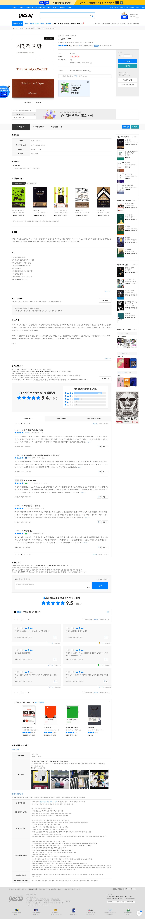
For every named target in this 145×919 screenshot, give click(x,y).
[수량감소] (122, 55)
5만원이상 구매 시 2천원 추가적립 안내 (91, 63)
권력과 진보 (79, 210)
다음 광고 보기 (138, 18)
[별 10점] (29, 579)
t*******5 (27, 433)
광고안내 (60, 889)
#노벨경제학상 (31, 183)
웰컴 (14, 28)
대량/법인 (136, 23)
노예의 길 (128, 140)
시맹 (118, 376)
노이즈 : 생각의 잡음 (60, 210)
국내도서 (20, 28)
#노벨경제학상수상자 (19, 183)
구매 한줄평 (88, 619)
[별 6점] (24, 579)
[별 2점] (19, 579)
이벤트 (37, 23)
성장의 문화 (100, 210)
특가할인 (123, 23)
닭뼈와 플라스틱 (129, 268)
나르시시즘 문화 (129, 279)
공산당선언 (47, 727)
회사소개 (11, 889)
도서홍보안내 (52, 889)
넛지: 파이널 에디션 (18, 210)
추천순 (100, 424)
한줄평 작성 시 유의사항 (107, 579)
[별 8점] (27, 579)
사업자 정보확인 (66, 901)
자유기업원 (77, 42)
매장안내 (48, 23)
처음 (16, 423)
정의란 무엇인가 (129, 203)
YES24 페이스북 (116, 889)
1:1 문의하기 (111, 902)
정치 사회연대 (121, 336)
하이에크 (120, 356)
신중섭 (69, 42)
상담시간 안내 (130, 902)
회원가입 (116, 7)
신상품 (32, 23)
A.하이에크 (61, 42)
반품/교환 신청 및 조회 (45, 802)
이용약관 (24, 889)
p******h (101, 687)
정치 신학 (128, 238)
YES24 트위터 (119, 889)
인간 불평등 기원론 (72, 727)
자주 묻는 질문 (121, 902)
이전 (18, 423)
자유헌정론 (91, 727)
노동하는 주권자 (129, 291)
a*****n (50, 665)
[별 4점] (22, 579)
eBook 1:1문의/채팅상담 (127, 898)
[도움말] (66, 60)
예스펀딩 (66, 23)
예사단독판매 (106, 23)
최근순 (95, 424)
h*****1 (29, 458)
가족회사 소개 (129, 889)
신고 (42, 433)
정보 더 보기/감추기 (71, 45)
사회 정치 (30, 28)
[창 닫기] (87, 82)
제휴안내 (66, 889)
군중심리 (127, 226)
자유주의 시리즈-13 (70, 35)
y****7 (29, 533)
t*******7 (120, 353)
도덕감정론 (128, 249)
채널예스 (56, 23)
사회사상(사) (50, 28)
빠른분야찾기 (17, 23)
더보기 (134, 137)
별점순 (106, 424)
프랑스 (74, 88)
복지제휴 (72, 889)
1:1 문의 (55, 802)
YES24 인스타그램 (121, 889)
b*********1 (30, 483)
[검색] (91, 15)
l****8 (119, 333)
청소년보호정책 (43, 889)
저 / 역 (65, 42)
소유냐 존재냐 (129, 215)
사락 (61, 23)
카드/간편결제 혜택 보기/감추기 (90, 71)
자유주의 (127, 163)
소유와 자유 (128, 174)
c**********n (121, 372)
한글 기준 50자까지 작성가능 (25, 584)
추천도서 (129, 23)
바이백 (42, 23)
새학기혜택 (97, 23)
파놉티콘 (127, 313)
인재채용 (17, 889)
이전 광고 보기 (136, 18)
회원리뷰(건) (77, 45)
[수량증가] (131, 55)
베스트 (27, 23)
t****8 (51, 687)
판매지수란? (92, 45)
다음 (27, 423)
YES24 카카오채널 (114, 889)
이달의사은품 (115, 23)
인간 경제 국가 (129, 185)
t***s (102, 643)
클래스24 (73, 23)
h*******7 (27, 508)
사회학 (40, 28)
